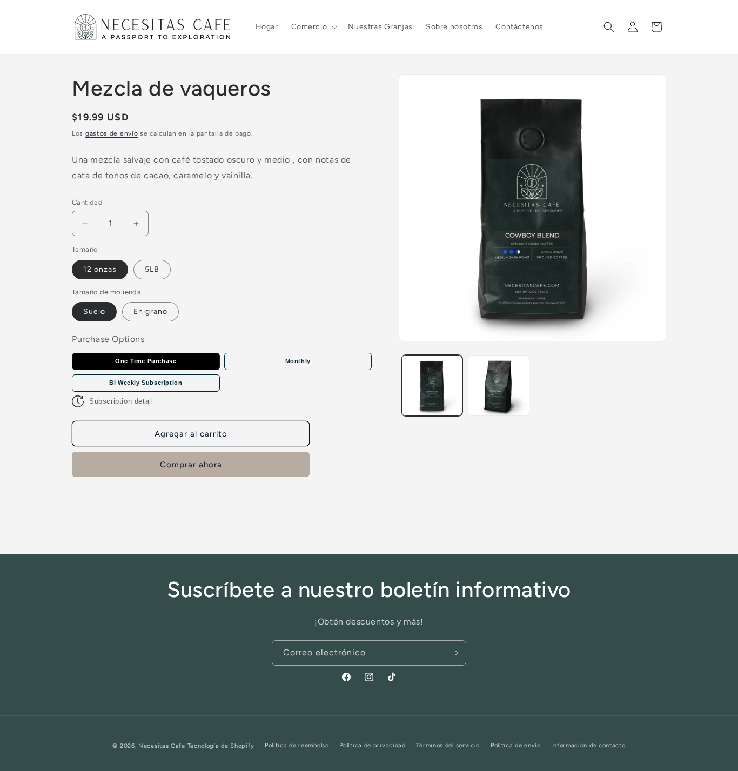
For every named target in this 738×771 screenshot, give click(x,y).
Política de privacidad (372, 745)
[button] (313, 27)
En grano (150, 311)
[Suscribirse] (454, 653)
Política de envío (516, 745)
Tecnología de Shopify (220, 745)
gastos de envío (111, 133)
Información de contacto (588, 745)
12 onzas (100, 269)
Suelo (94, 311)
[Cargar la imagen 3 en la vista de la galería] (498, 385)
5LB (152, 269)
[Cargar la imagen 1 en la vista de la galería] (431, 385)
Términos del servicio (448, 745)
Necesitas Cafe (161, 745)
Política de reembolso (297, 745)
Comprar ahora (191, 465)
